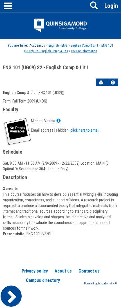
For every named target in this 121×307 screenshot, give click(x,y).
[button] (112, 82)
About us (63, 271)
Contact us (89, 271)
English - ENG (57, 45)
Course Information (84, 51)
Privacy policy (35, 271)
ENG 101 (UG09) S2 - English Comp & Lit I (45, 67)
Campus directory (43, 280)
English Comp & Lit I (84, 45)
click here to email (84, 130)
